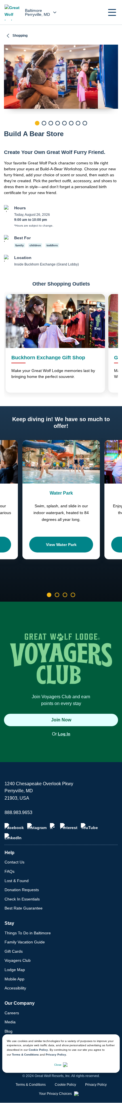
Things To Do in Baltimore (28, 933)
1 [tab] (37, 123)
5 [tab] (64, 123)
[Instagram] (37, 826)
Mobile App (14, 979)
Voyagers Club (18, 960)
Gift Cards (14, 951)
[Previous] (8, 133)
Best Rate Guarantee (24, 908)
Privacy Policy (56, 1054)
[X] (53, 826)
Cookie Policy (38, 1049)
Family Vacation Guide (25, 942)
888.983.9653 (18, 812)
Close (58, 1064)
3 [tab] (51, 123)
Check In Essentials (22, 899)
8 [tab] (85, 123)
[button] (112, 12)
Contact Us (14, 862)
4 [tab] (57, 123)
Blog (8, 1031)
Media (10, 1022)
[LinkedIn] (13, 836)
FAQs (9, 871)
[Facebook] (14, 826)
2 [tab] (44, 123)
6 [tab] (71, 123)
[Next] (114, 133)
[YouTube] (89, 826)
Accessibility (15, 988)
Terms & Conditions (25, 1054)
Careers (12, 1013)
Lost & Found (17, 880)
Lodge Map (15, 969)
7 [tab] (78, 123)
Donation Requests (22, 889)
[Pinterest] (68, 826)
